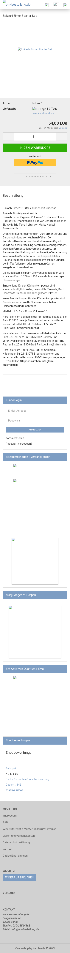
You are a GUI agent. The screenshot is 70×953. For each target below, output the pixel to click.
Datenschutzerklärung (16, 842)
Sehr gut (11, 768)
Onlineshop (22, 948)
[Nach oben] (59, 947)
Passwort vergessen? (19, 443)
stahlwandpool (15, 790)
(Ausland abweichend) (43, 113)
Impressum (10, 815)
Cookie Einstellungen (15, 855)
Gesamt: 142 (13, 784)
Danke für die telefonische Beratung (27, 779)
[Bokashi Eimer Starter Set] (35, 49)
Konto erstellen (15, 438)
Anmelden (35, 429)
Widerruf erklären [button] (19, 877)
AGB (5, 822)
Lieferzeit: (9, 108)
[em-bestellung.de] (17, 4)
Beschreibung (13, 195)
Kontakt (7, 849)
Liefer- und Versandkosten (19, 835)
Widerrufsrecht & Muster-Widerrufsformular (29, 829)
